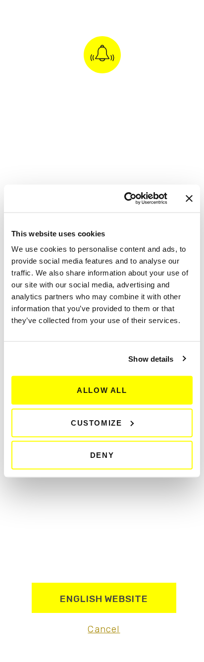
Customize (96, 422)
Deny (102, 455)
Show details (150, 358)
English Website (104, 599)
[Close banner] (189, 198)
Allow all (102, 390)
